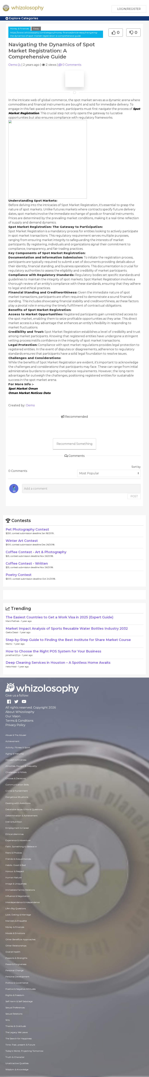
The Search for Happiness (18, 1038)
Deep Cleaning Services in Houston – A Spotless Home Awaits (58, 663)
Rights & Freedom (14, 995)
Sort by (136, 466)
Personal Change (14, 970)
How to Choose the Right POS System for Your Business (53, 651)
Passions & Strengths (16, 958)
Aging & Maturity (14, 753)
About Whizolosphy (19, 712)
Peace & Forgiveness (15, 964)
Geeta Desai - (13, 632)
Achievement (12, 741)
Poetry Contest (18, 575)
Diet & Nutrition (13, 821)
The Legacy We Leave (16, 1032)
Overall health (12, 951)
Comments (72, 64)
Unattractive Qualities (17, 1063)
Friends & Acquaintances (18, 859)
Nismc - (10, 643)
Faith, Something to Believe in (21, 846)
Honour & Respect (14, 871)
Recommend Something (74, 444)
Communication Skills (17, 784)
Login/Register (129, 9)
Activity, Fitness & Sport (17, 747)
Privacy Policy (15, 725)
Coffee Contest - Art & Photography (36, 552)
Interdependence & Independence (22, 902)
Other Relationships (15, 945)
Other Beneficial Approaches (20, 939)
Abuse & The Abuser (15, 735)
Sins (7, 1020)
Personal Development (17, 976)
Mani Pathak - (13, 621)
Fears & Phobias (13, 852)
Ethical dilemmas (14, 834)
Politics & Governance (16, 982)
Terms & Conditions (19, 720)
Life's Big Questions (15, 908)
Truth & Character (15, 1057)
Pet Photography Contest (27, 529)
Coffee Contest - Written (27, 564)
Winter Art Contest (22, 541)
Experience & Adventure (17, 840)
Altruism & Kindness (15, 759)
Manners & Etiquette (16, 920)
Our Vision (12, 716)
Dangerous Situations (16, 797)
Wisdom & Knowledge (16, 1069)
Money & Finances (19, 28)
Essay (36, 28)
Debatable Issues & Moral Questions (23, 809)
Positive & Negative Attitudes (20, 989)
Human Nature (13, 877)
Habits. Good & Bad (15, 865)
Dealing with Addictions (18, 803)
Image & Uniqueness (16, 883)
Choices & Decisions (15, 778)
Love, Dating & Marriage (18, 914)
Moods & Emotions (15, 933)
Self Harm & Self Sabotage (19, 1001)
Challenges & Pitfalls (16, 772)
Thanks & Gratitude (15, 1026)
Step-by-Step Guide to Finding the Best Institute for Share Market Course (68, 640)
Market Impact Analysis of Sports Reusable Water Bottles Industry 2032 (67, 629)
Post (134, 496)
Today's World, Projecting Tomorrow (24, 1050)
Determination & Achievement (21, 815)
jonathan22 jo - (14, 655)
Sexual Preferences (15, 1007)
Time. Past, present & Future (20, 1044)
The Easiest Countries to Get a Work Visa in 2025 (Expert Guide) (59, 617)
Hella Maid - (12, 666)
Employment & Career (17, 828)
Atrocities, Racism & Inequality (21, 766)
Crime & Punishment (16, 790)
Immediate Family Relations (20, 889)
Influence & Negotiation (17, 896)
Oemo (12, 64)
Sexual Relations (13, 1013)
